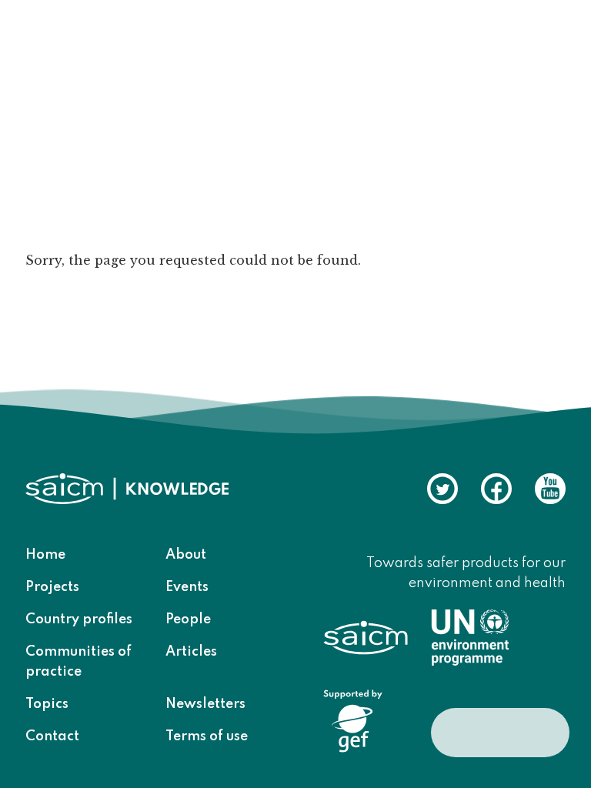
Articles (191, 652)
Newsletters (205, 704)
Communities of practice (78, 662)
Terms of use (206, 736)
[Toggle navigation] (544, 45)
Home (45, 555)
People (188, 619)
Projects (52, 587)
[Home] (120, 44)
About (185, 555)
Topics (46, 704)
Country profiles (78, 619)
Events (187, 587)
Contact (52, 736)
